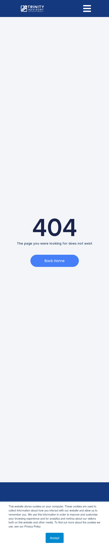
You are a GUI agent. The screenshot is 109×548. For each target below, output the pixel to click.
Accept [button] (54, 538)
